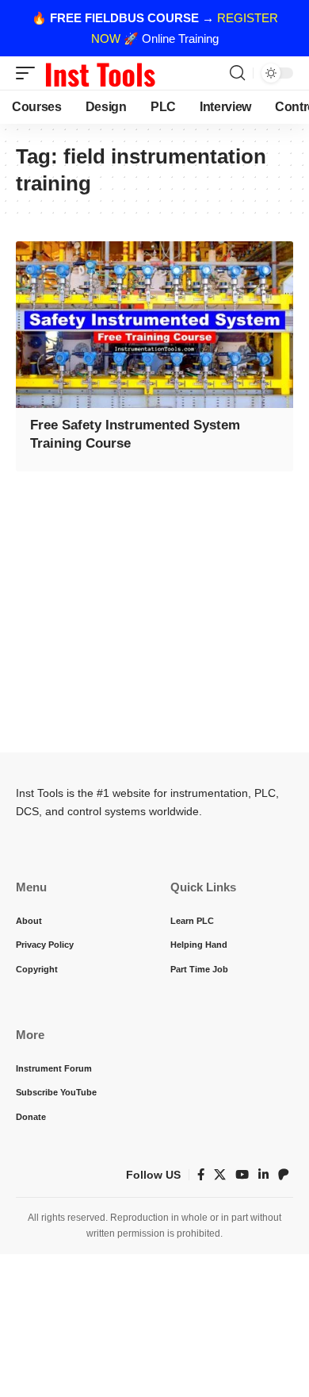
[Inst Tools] (100, 73)
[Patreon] (283, 1174)
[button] (29, 73)
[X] (220, 1174)
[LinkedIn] (263, 1174)
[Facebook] (200, 1174)
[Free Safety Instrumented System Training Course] (154, 324)
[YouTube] (242, 1174)
